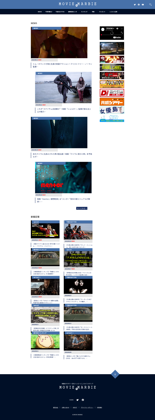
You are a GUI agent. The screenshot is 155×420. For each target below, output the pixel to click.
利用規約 (99, 407)
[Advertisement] (112, 152)
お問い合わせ (65, 407)
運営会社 (55, 407)
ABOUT (75, 407)
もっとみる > (81, 208)
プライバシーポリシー (87, 407)
